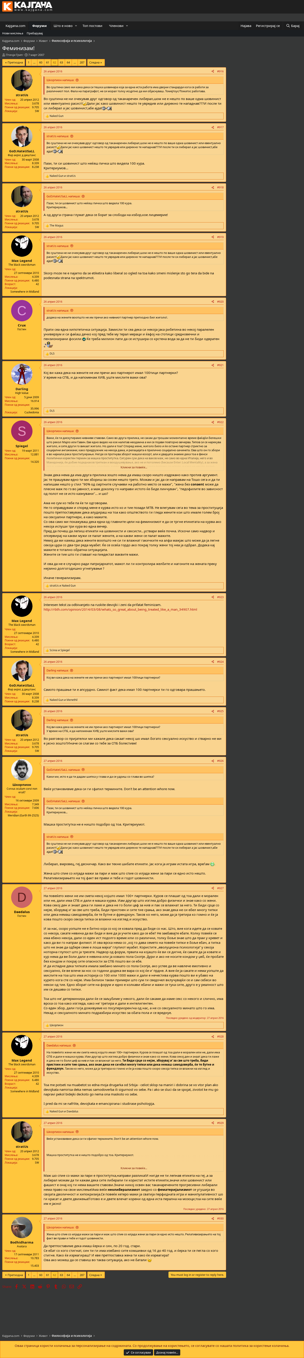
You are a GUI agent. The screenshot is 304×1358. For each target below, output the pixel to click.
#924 (220, 662)
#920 (220, 302)
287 (82, 62)
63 (61, 62)
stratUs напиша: (58, 136)
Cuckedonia (31, 412)
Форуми (39, 25)
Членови (116, 25)
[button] (76, 26)
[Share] (213, 71)
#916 (220, 71)
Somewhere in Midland (24, 292)
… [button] (34, 62)
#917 (220, 127)
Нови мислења (12, 33)
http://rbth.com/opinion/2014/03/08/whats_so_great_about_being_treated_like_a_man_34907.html (120, 609)
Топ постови (92, 25)
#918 (220, 187)
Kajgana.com (15, 25)
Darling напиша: (58, 670)
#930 (220, 1218)
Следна (94, 62)
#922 (220, 422)
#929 (220, 1123)
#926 (220, 761)
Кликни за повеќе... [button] (134, 467)
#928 (220, 1036)
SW (37, 111)
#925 (220, 711)
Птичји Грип (14, 55)
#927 (220, 888)
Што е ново (63, 25)
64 (68, 62)
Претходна (15, 62)
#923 (220, 597)
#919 (220, 237)
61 (47, 62)
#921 (220, 365)
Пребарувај (35, 33)
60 (40, 62)
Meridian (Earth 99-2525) (23, 815)
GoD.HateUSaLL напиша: (63, 196)
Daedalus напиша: (59, 1045)
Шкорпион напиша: (60, 80)
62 (54, 62)
